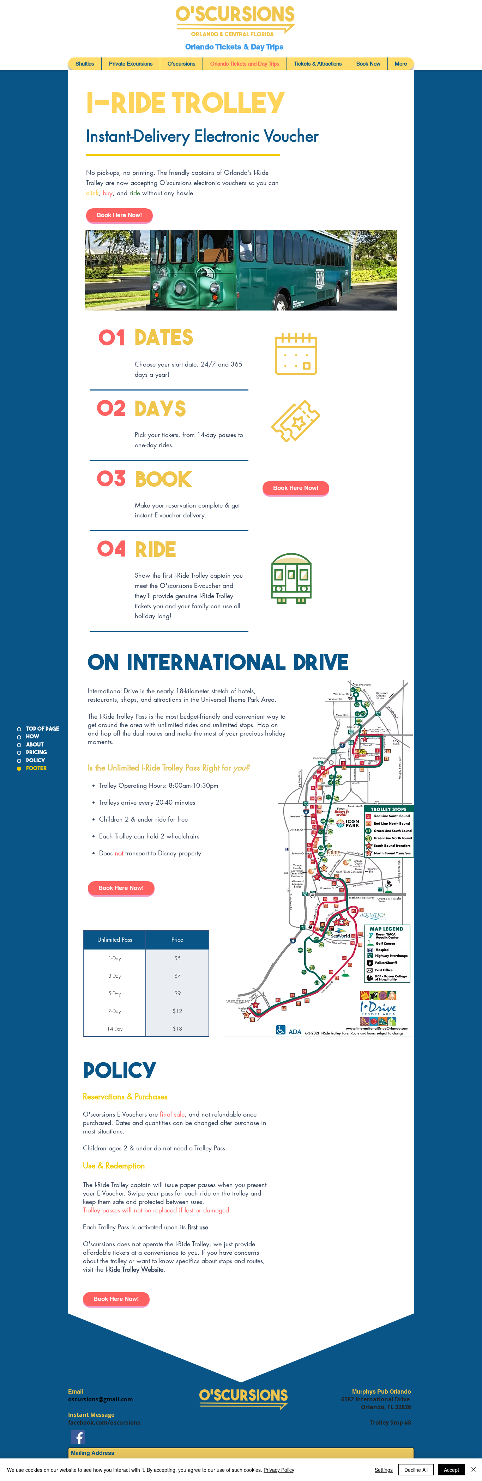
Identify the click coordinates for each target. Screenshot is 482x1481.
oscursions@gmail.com (100, 1399)
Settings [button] (384, 1469)
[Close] (473, 1469)
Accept (451, 1469)
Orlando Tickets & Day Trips (235, 46)
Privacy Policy (279, 1469)
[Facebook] (78, 1437)
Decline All (416, 1469)
